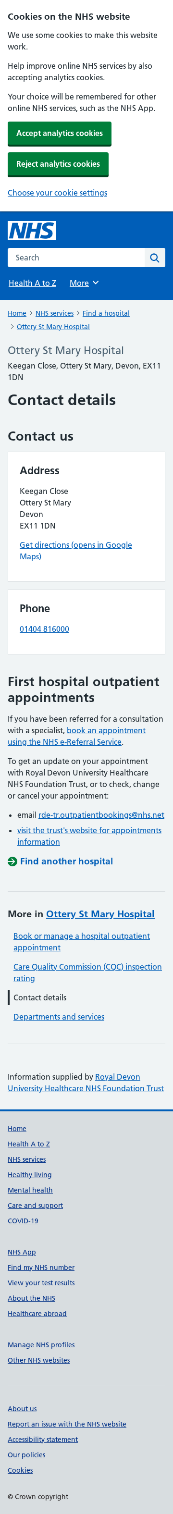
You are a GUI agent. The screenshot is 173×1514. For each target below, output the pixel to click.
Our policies (26, 1455)
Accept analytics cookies (59, 133)
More (84, 283)
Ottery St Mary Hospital (53, 326)
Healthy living (30, 1174)
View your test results (41, 1283)
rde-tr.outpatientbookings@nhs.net (101, 815)
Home (17, 313)
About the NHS (31, 1298)
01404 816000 (44, 629)
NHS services (55, 313)
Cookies (20, 1470)
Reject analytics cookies (58, 164)
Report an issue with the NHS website (67, 1424)
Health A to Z (32, 283)
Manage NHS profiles (41, 1345)
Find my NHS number (41, 1267)
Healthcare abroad (37, 1313)
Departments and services (58, 1017)
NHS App (22, 1252)
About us (22, 1408)
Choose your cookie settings (57, 192)
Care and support (35, 1205)
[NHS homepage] (32, 230)
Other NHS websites (39, 1360)
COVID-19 (23, 1221)
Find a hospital (106, 313)
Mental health (30, 1190)
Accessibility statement (43, 1439)
